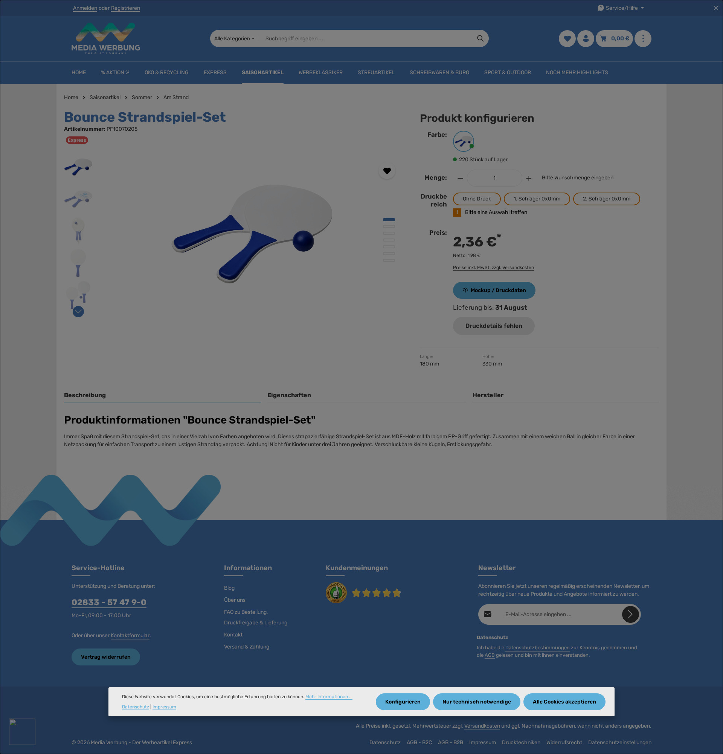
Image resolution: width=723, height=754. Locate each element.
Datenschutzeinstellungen (619, 742)
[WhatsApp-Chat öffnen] (22, 732)
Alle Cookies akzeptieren (564, 702)
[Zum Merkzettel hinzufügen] (386, 170)
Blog (229, 588)
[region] (234, 234)
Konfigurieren (403, 702)
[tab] (162, 395)
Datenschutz (385, 742)
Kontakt (233, 635)
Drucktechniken (521, 742)
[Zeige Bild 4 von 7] (389, 240)
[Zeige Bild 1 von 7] (389, 219)
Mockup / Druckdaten (498, 290)
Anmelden (85, 8)
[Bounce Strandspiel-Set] (252, 234)
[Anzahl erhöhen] (529, 178)
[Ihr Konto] (585, 38)
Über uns (235, 600)
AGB (490, 655)
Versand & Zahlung (246, 647)
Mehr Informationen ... (328, 696)
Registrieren (125, 8)
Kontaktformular (130, 635)
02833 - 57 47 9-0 (109, 602)
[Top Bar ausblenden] (716, 8)
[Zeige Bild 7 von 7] (389, 260)
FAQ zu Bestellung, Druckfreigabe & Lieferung (255, 617)
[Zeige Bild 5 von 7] (389, 246)
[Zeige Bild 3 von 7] (389, 233)
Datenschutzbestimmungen (537, 647)
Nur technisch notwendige (476, 702)
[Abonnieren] (630, 614)
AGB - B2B (450, 742)
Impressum (482, 742)
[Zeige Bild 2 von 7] (389, 226)
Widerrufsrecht (564, 742)
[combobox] (365, 38)
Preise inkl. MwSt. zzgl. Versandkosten (493, 267)
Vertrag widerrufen (106, 657)
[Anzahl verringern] (460, 178)
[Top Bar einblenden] (643, 38)
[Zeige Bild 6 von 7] (389, 253)
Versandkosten (482, 726)
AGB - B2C (419, 742)
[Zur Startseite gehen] (106, 38)
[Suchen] (481, 38)
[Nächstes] (78, 311)
